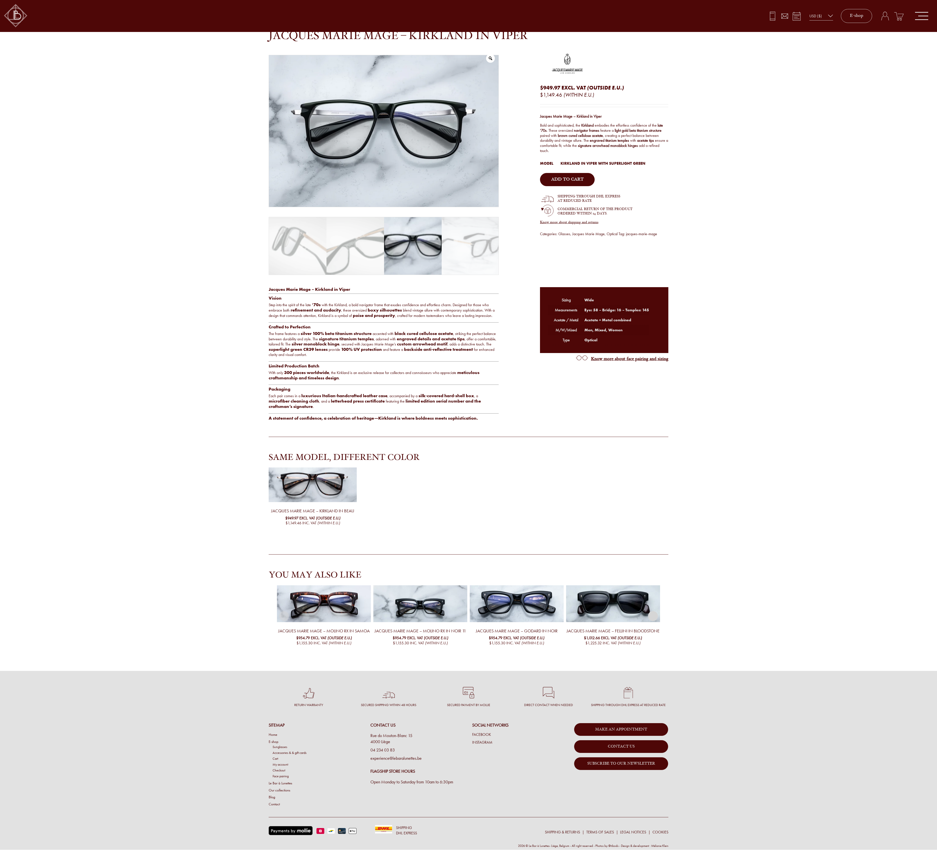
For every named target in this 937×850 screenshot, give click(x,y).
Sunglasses (280, 747)
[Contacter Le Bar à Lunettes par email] (785, 16)
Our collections (279, 790)
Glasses (564, 234)
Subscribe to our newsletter (621, 764)
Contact (274, 804)
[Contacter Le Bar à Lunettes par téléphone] (773, 16)
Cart (275, 758)
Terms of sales (600, 832)
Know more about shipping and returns (569, 222)
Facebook (481, 735)
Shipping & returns (562, 832)
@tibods (613, 846)
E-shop (856, 16)
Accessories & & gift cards (289, 753)
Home (273, 734)
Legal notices (633, 832)
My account (280, 764)
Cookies (660, 832)
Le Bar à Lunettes (280, 783)
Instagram (482, 742)
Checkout (279, 770)
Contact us (621, 747)
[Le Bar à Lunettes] (15, 16)
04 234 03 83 (382, 750)
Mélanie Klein (659, 846)
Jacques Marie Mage (588, 234)
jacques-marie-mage (641, 234)
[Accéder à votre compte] (885, 16)
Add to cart (567, 179)
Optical (612, 234)
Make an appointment (621, 729)
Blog (272, 797)
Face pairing (281, 776)
